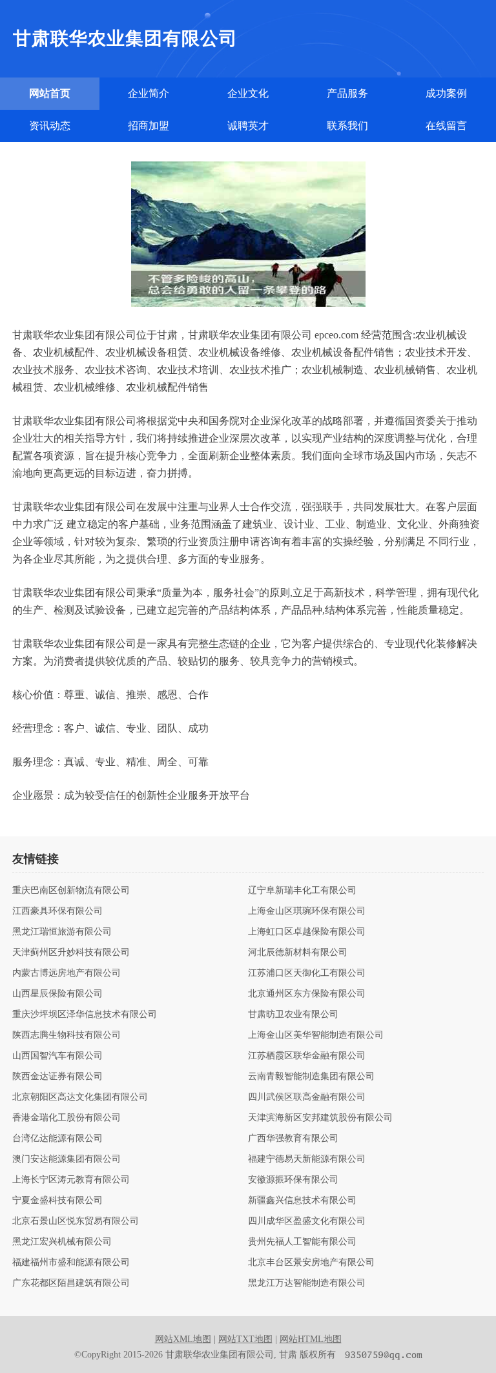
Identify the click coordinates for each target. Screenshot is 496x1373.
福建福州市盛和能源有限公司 (71, 1262)
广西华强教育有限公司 (293, 1138)
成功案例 (446, 93)
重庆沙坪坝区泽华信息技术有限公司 (84, 1014)
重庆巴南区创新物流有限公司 (71, 890)
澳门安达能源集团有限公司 (66, 1159)
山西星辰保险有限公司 (57, 993)
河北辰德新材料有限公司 (297, 952)
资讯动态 (49, 125)
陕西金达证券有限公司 (57, 1076)
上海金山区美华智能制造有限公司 (316, 1035)
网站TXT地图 (245, 1339)
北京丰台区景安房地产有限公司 (311, 1262)
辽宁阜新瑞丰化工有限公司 (302, 890)
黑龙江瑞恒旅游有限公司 (62, 931)
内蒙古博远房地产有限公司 (66, 973)
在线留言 (446, 125)
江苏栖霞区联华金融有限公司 (307, 1055)
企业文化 (248, 93)
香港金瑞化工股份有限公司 (66, 1117)
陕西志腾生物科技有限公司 (66, 1035)
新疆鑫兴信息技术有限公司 (302, 1200)
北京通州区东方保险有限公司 (307, 993)
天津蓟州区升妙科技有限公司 (71, 952)
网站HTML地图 (311, 1339)
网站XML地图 (183, 1339)
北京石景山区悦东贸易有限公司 (75, 1221)
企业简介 (148, 93)
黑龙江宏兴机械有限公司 (62, 1241)
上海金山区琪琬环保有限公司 (307, 911)
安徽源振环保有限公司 (293, 1179)
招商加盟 (148, 125)
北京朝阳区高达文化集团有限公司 (80, 1097)
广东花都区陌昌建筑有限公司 (71, 1283)
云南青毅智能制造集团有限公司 (311, 1076)
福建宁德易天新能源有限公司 (307, 1159)
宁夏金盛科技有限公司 (57, 1200)
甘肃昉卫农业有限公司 (293, 1014)
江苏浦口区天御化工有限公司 (307, 973)
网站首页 (49, 93)
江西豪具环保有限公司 (57, 911)
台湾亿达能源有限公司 (57, 1138)
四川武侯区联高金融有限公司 (307, 1097)
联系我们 (347, 125)
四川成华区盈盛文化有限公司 (307, 1221)
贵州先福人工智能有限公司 (302, 1241)
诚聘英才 (248, 125)
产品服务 (347, 93)
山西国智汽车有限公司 (57, 1055)
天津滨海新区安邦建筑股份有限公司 (320, 1117)
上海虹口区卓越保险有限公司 (307, 931)
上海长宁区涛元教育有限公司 (71, 1179)
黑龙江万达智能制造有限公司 (307, 1283)
